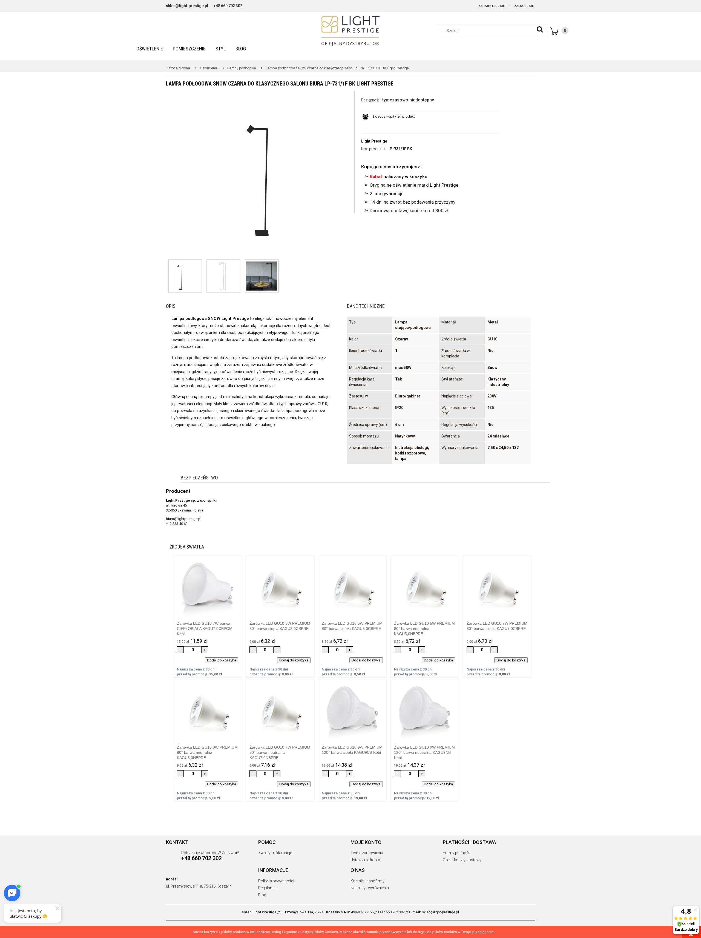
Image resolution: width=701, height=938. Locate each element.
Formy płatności (457, 853)
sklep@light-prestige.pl (187, 6)
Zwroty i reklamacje (275, 853)
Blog (262, 895)
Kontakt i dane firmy (367, 881)
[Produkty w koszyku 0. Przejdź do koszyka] (559, 31)
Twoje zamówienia (366, 853)
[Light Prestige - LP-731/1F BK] (180, 276)
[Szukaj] (539, 29)
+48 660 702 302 (228, 6)
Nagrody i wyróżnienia (369, 888)
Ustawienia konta (365, 860)
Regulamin (267, 888)
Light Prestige (374, 141)
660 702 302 (395, 912)
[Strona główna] (350, 31)
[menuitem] (149, 49)
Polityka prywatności (276, 881)
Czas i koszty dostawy (462, 860)
